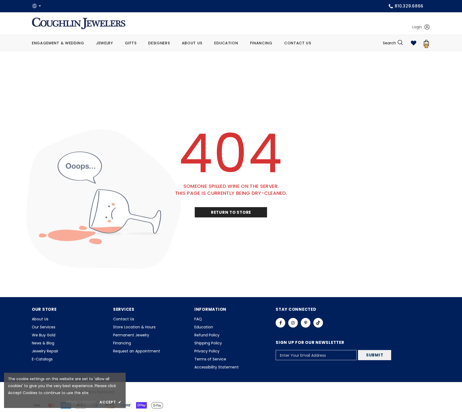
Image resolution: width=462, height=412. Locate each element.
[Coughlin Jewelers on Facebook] (280, 323)
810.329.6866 (409, 6)
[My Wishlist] (413, 43)
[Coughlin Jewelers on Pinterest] (305, 323)
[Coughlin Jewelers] (78, 23)
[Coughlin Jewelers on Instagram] (293, 323)
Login (417, 27)
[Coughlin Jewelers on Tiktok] (318, 323)
